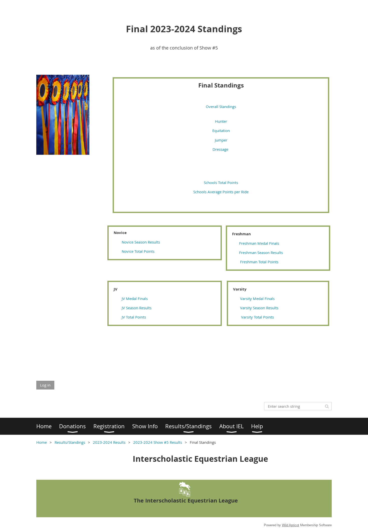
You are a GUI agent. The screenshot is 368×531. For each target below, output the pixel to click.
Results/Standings (70, 442)
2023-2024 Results (109, 442)
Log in (45, 385)
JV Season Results (136, 307)
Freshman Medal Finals (259, 243)
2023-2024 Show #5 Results (157, 442)
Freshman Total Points (259, 261)
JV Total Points (134, 317)
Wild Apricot (290, 525)
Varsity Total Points (257, 317)
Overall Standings (221, 106)
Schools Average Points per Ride (221, 191)
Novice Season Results (141, 242)
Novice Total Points (138, 251)
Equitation (221, 130)
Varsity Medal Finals (257, 298)
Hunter (221, 121)
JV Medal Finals (134, 298)
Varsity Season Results (259, 307)
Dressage (221, 149)
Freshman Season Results (261, 252)
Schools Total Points (221, 182)
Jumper (221, 140)
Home (41, 442)
